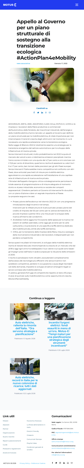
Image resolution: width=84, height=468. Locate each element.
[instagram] (60, 463)
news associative (23, 63)
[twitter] (56, 463)
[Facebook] (34, 112)
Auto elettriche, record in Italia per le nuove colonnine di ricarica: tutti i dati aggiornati (25, 383)
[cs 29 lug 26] (59, 304)
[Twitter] (38, 112)
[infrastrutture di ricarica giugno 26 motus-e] (25, 359)
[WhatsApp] (46, 112)
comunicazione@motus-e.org (63, 441)
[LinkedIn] (42, 112)
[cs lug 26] (25, 304)
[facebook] (52, 463)
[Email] (50, 112)
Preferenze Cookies (38, 463)
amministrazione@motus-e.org (63, 448)
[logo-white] (9, 4)
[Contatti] (68, 463)
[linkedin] (64, 463)
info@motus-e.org (58, 455)
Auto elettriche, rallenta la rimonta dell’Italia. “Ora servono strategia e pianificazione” (25, 328)
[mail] (72, 463)
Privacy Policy (25, 463)
